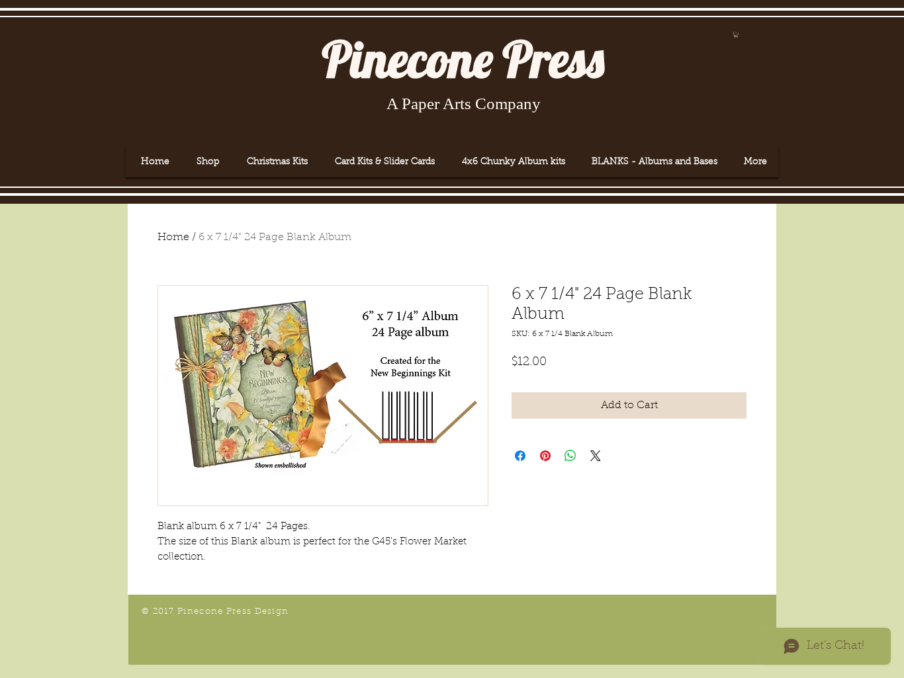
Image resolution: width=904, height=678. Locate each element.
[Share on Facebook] (520, 456)
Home (173, 237)
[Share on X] (596, 456)
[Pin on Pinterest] (545, 456)
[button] (736, 34)
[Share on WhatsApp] (570, 456)
